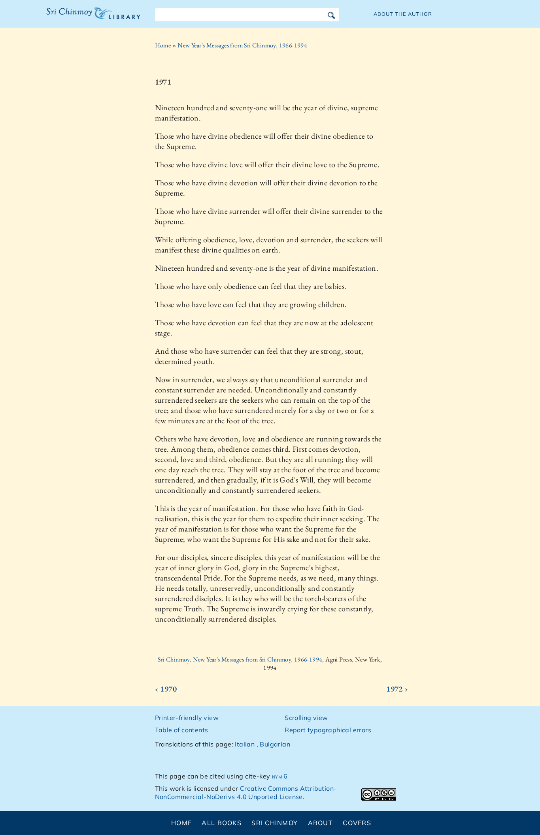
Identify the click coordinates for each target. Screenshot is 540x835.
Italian (245, 744)
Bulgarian (275, 744)
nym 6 (280, 776)
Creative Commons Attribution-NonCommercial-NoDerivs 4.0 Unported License (246, 792)
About (320, 823)
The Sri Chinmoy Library (77, 18)
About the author (403, 14)
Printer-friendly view (187, 718)
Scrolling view (306, 718)
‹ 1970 (166, 689)
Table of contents (181, 730)
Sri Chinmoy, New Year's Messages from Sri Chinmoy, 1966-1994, (241, 659)
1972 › (397, 689)
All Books (222, 823)
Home (163, 45)
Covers (357, 823)
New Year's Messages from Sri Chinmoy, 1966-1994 (242, 45)
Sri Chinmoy (274, 823)
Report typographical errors (328, 730)
